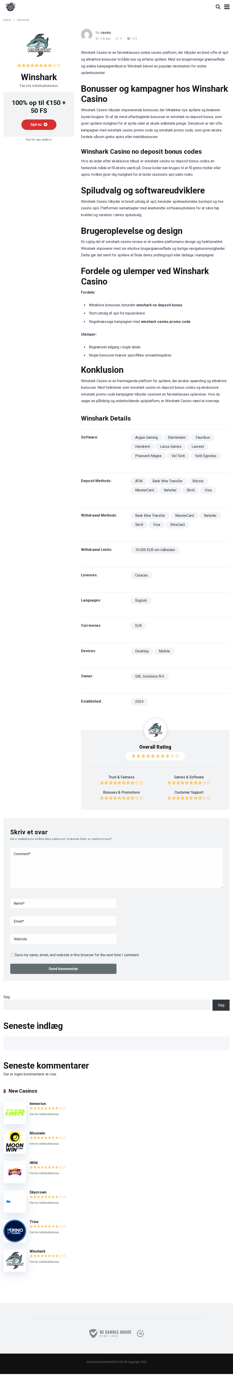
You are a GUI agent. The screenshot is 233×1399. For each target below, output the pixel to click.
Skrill (191, 490)
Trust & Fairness (121, 777)
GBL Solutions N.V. (149, 676)
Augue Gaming (146, 437)
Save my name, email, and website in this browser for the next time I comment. (77, 955)
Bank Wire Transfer (167, 481)
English (141, 600)
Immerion (38, 1104)
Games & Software (189, 777)
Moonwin (37, 1133)
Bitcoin (197, 481)
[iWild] (14, 1182)
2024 (139, 701)
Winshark (38, 1251)
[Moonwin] (14, 1152)
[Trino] (14, 1241)
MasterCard (144, 490)
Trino (34, 1222)
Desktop (142, 651)
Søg (6, 997)
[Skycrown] (14, 1211)
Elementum (177, 437)
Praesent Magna (148, 456)
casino (106, 32)
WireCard (177, 524)
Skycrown (38, 1192)
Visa (208, 490)
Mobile (164, 651)
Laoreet (198, 446)
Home (7, 20)
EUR (138, 626)
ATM (138, 481)
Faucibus (203, 437)
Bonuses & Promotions (121, 792)
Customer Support (189, 792)
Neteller (170, 490)
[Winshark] (14, 1270)
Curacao (141, 575)
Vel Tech (178, 456)
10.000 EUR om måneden (155, 550)
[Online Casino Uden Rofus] (10, 6)
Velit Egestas (205, 456)
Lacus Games (171, 446)
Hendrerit (142, 446)
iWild (34, 1163)
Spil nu (36, 124)
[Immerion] (14, 1123)
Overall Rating (155, 747)
